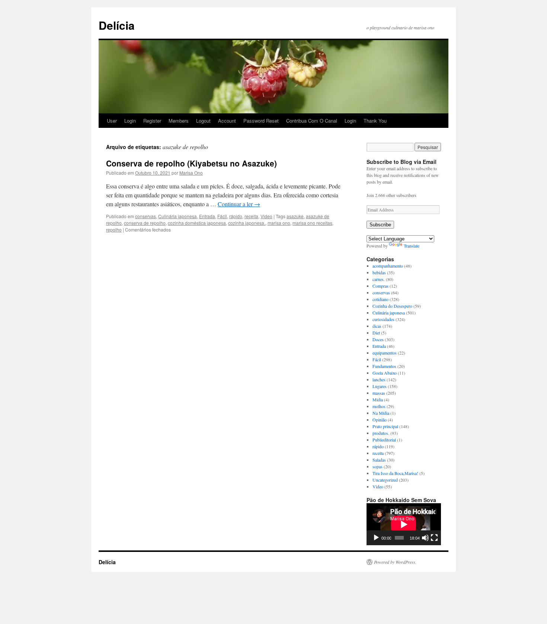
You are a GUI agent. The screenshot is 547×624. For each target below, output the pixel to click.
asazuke (295, 216)
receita (251, 216)
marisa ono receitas (312, 223)
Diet (376, 333)
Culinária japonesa (177, 216)
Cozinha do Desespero (392, 306)
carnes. (378, 279)
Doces (378, 339)
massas (378, 393)
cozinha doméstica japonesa (197, 223)
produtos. (380, 433)
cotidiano (380, 299)
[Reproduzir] (376, 537)
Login (130, 120)
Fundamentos (384, 366)
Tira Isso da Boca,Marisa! (395, 473)
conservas (145, 216)
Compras (380, 286)
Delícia (117, 25)
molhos (379, 406)
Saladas (379, 460)
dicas (376, 326)
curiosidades (383, 319)
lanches (379, 379)
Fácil (222, 216)
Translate (411, 246)
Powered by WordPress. (395, 562)
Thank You (375, 120)
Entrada (207, 216)
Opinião (379, 420)
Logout (203, 120)
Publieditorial (384, 440)
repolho (114, 229)
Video (266, 216)
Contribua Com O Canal (311, 120)
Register (152, 120)
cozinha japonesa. (246, 223)
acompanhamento (387, 266)
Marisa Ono (191, 172)
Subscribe (380, 224)
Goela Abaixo (384, 373)
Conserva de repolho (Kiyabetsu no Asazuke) (191, 163)
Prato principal (385, 426)
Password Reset (261, 120)
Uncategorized (385, 480)
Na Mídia (380, 413)
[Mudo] (425, 537)
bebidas (379, 272)
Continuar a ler (239, 204)
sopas (377, 466)
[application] (404, 524)
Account (227, 120)
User (112, 120)
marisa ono (279, 223)
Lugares (379, 386)
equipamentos (384, 353)
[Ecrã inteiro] (434, 537)
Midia (377, 399)
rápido (235, 216)
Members (179, 120)
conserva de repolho (145, 223)
